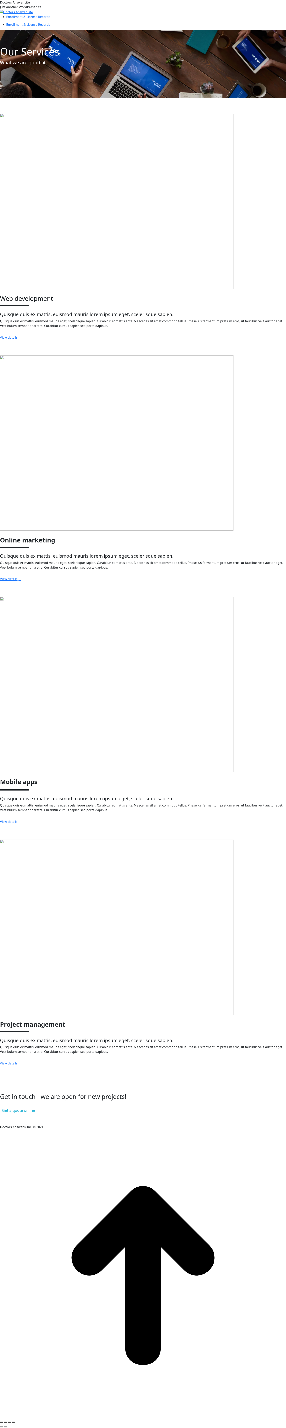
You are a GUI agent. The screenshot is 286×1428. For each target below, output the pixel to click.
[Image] (116, 201)
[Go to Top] (143, 1275)
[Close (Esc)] (1, 1422)
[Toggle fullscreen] (9, 1422)
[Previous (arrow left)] (1, 1426)
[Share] (5, 1422)
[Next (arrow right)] (5, 1426)
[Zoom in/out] (13, 1422)
